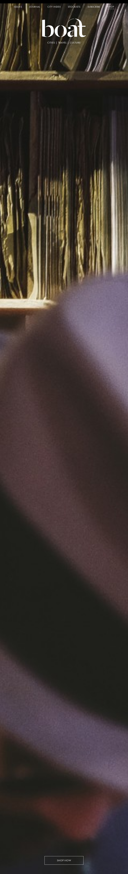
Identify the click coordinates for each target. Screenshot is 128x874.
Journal (34, 6)
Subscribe (94, 6)
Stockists (74, 6)
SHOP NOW (64, 860)
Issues (18, 6)
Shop (110, 6)
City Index (54, 6)
